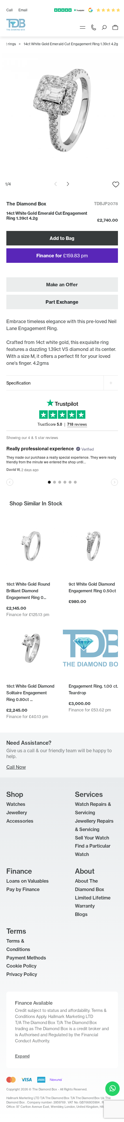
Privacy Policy (21, 974)
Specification (18, 382)
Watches (15, 804)
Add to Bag (62, 238)
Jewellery (16, 812)
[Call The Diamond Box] (93, 26)
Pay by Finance (23, 889)
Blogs (81, 914)
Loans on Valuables (27, 881)
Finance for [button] (62, 255)
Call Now (16, 767)
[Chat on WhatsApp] (112, 1088)
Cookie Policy (21, 966)
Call (9, 10)
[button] (68, 184)
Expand (22, 1056)
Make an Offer (62, 284)
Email (22, 10)
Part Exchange (62, 302)
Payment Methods (26, 958)
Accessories (19, 821)
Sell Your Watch (92, 838)
